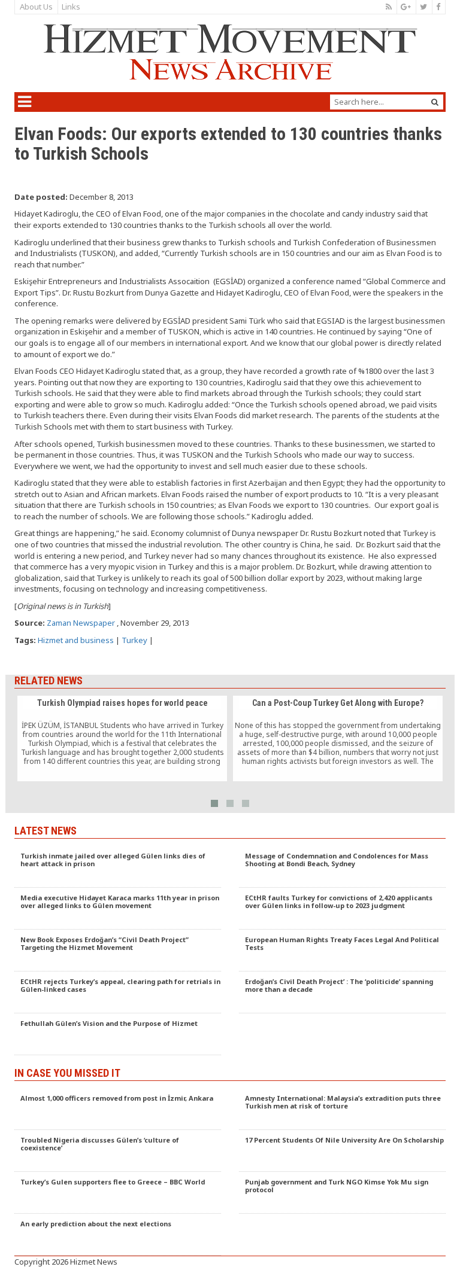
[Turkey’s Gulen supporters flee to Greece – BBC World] (117, 1193)
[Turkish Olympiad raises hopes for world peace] (122, 739)
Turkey (134, 640)
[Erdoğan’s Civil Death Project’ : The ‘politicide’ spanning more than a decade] (342, 992)
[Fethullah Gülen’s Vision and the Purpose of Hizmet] (117, 1034)
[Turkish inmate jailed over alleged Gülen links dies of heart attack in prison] (117, 867)
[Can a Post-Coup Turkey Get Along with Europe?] (338, 739)
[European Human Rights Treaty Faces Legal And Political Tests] (342, 950)
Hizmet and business (76, 640)
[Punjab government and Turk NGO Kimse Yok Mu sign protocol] (342, 1193)
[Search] (434, 102)
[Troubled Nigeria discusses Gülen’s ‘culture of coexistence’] (117, 1151)
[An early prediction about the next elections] (117, 1235)
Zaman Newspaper (81, 622)
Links (71, 6)
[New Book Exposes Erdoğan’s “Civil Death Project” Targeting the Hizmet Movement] (117, 950)
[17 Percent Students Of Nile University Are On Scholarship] (342, 1151)
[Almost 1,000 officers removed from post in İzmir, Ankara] (117, 1109)
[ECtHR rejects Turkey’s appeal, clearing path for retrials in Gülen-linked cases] (117, 992)
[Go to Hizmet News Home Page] (230, 52)
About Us (36, 6)
